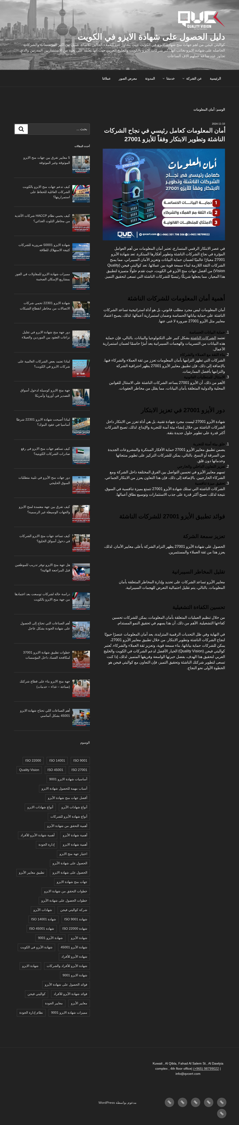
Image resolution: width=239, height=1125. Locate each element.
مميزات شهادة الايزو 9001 (69, 1012)
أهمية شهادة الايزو (75, 844)
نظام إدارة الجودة (31, 1012)
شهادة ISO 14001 (43, 919)
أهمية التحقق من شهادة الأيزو (67, 826)
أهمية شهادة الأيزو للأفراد (38, 835)
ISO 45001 (55, 770)
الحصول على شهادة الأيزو (70, 863)
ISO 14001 (57, 760)
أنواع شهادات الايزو (40, 807)
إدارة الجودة (47, 844)
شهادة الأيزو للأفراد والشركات (67, 966)
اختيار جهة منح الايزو (73, 854)
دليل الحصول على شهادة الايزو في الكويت (151, 37)
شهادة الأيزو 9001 (50, 938)
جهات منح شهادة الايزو (72, 882)
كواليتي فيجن (37, 994)
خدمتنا (170, 78)
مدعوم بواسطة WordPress (117, 1102)
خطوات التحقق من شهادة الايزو (65, 891)
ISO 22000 (33, 760)
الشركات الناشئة (203, 338)
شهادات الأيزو (42, 910)
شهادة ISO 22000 (74, 928)
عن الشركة (194, 78)
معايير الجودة (54, 1003)
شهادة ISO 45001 (41, 928)
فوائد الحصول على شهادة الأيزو (66, 984)
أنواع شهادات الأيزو (74, 807)
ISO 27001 (79, 770)
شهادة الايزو (30, 966)
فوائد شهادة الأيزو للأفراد (70, 994)
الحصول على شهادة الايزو (70, 872)
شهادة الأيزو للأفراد (74, 956)
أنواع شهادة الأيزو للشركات (68, 816)
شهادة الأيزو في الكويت (36, 947)
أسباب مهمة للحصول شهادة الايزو (64, 788)
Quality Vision (29, 770)
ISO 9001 (80, 760)
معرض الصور (128, 78)
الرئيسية (215, 78)
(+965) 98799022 (206, 1068)
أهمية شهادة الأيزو (75, 835)
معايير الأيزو (79, 1003)
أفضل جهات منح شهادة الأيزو (67, 798)
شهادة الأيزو (79, 938)
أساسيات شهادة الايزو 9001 (68, 779)
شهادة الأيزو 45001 (74, 947)
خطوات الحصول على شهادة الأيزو (64, 900)
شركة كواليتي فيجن (73, 910)
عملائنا (106, 78)
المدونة (150, 78)
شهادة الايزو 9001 (75, 975)
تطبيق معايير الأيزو (31, 872)
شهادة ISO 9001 (75, 919)
